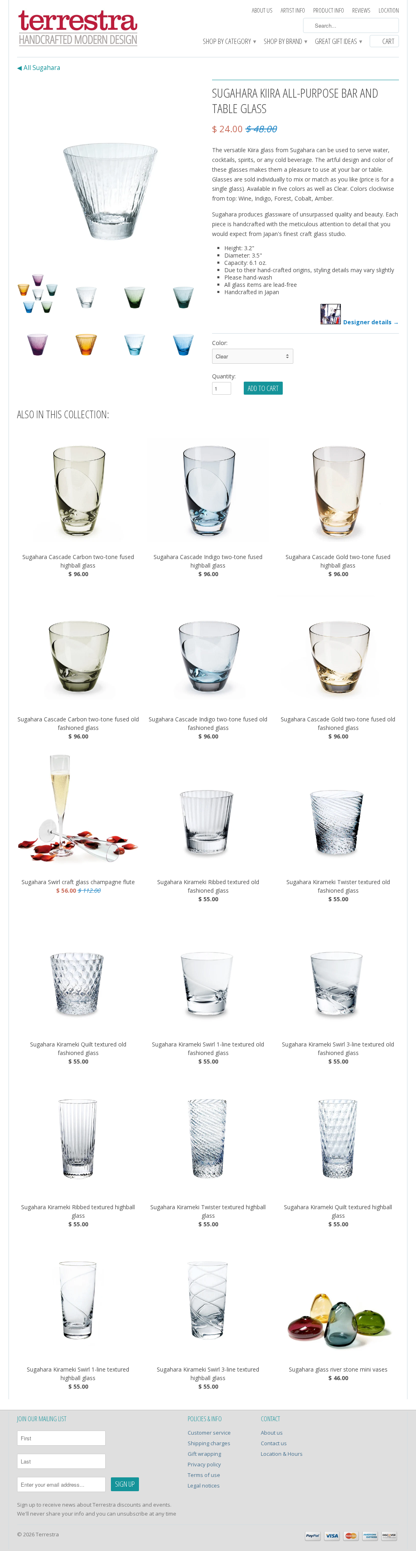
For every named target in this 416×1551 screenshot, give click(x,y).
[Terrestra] (78, 29)
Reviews (361, 10)
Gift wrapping (204, 1453)
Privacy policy (204, 1464)
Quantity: (224, 376)
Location (389, 10)
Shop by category (229, 41)
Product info (328, 10)
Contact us (274, 1443)
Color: (220, 343)
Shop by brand (285, 41)
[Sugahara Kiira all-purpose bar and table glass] (110, 173)
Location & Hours (282, 1453)
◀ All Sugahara (38, 67)
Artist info (293, 10)
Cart (388, 41)
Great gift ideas (338, 41)
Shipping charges (209, 1443)
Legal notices (204, 1485)
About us (262, 10)
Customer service (209, 1432)
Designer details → (371, 322)
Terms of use (204, 1475)
